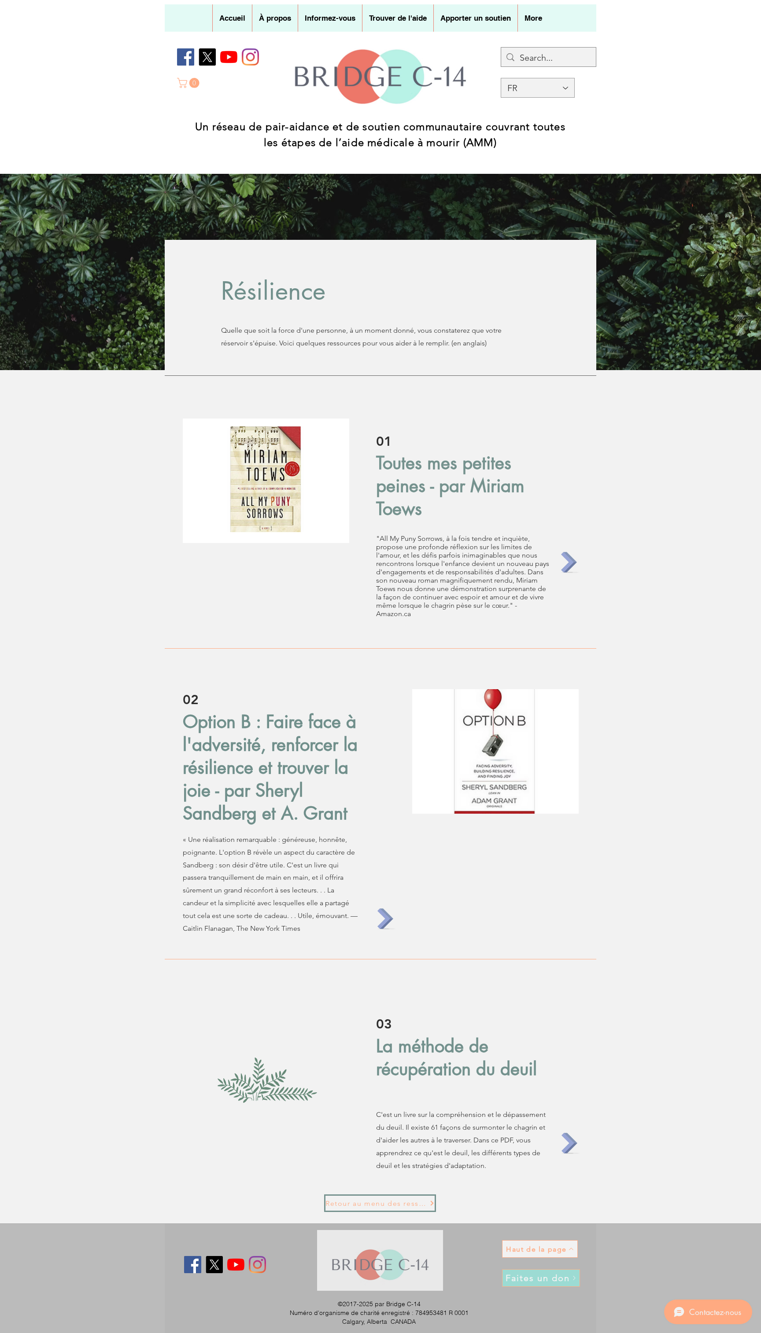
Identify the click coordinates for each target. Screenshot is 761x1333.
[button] (275, 18)
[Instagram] (250, 57)
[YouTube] (228, 57)
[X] (207, 57)
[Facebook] (185, 57)
